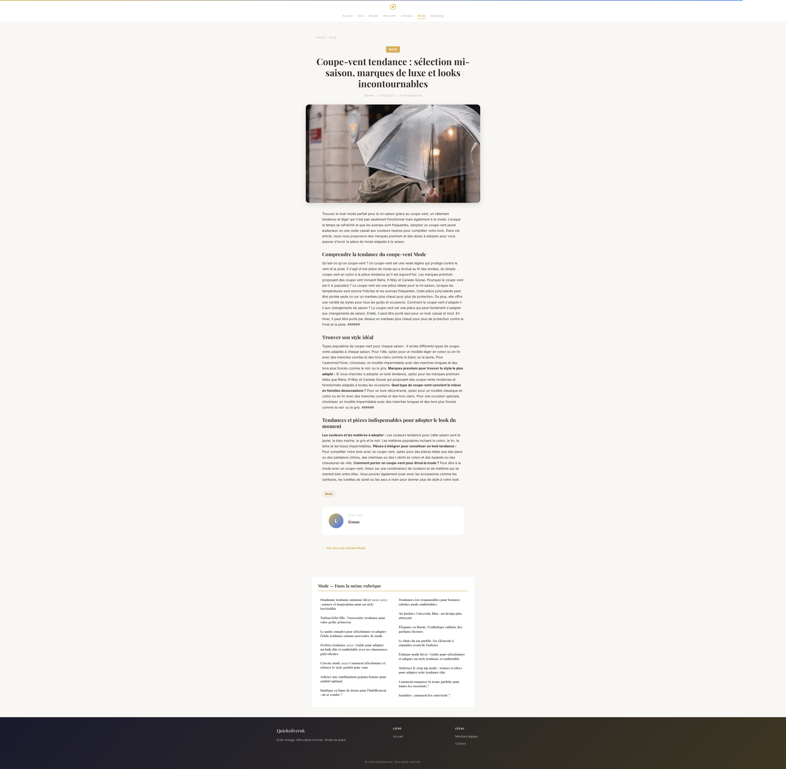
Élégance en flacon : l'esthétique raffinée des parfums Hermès (430, 629)
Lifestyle (407, 15)
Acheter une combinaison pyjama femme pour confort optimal (353, 679)
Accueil (347, 15)
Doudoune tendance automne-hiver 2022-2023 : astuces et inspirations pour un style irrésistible (353, 604)
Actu (361, 15)
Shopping (437, 15)
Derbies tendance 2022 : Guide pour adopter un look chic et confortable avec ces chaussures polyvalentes (353, 649)
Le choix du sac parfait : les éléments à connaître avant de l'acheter (426, 643)
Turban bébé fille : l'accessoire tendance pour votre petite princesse (352, 620)
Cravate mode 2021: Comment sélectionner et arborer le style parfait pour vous (352, 665)
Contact (460, 743)
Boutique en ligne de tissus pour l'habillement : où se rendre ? (353, 692)
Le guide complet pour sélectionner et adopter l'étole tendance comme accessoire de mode (353, 633)
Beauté (373, 15)
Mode (422, 15)
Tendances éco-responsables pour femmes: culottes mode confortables (429, 602)
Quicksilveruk (291, 730)
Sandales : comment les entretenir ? (424, 695)
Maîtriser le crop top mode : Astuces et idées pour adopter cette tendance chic (430, 670)
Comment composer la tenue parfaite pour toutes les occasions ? (429, 684)
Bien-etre (389, 15)
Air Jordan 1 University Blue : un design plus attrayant (430, 615)
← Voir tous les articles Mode (343, 548)
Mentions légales (466, 736)
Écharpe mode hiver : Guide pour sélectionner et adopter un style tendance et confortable (432, 656)
